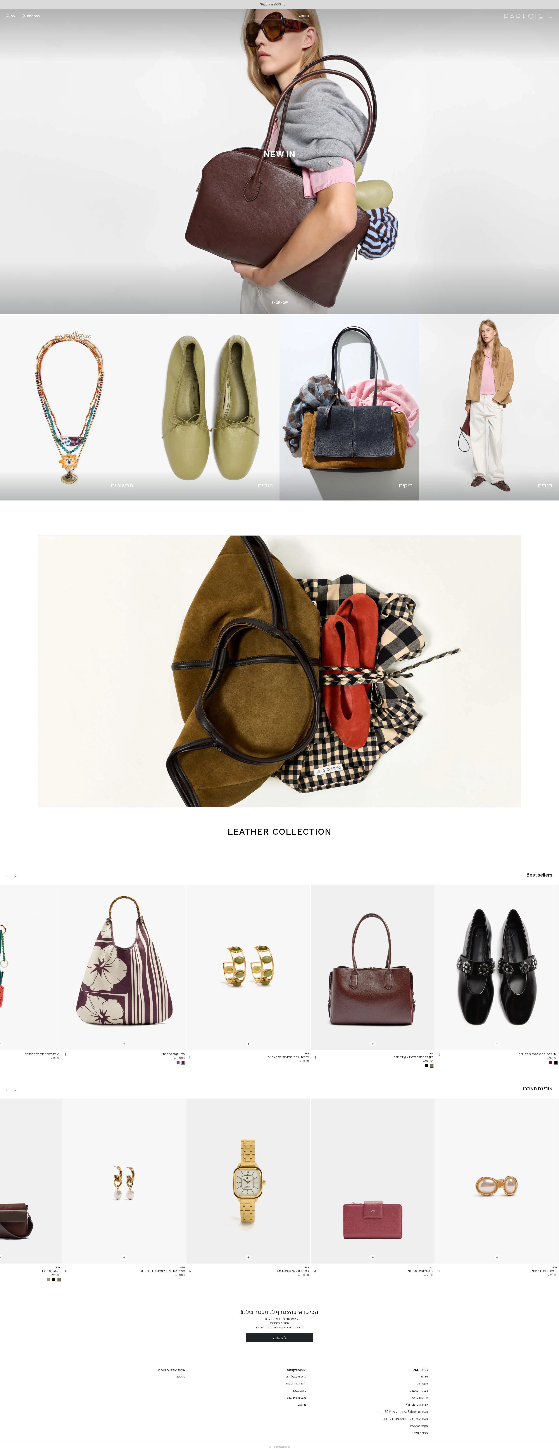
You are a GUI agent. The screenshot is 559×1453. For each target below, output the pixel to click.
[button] (439, 1054)
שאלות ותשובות (297, 1397)
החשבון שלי (420, 1433)
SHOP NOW (279, 302)
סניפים (181, 1376)
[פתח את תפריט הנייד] (550, 16)
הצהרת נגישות (419, 1390)
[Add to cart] (497, 1043)
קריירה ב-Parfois (417, 1404)
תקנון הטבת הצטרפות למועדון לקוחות (405, 1418)
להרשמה (279, 1338)
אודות (424, 1376)
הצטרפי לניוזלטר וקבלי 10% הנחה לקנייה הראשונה (279, 4)
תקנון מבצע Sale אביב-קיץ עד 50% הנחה (403, 1411)
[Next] (15, 876)
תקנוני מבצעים (419, 1426)
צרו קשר (301, 1404)
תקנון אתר (422, 1383)
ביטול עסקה (299, 1390)
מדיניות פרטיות (419, 1397)
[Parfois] (523, 16)
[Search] (311, 16)
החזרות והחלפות (296, 1383)
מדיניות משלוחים (296, 1376)
